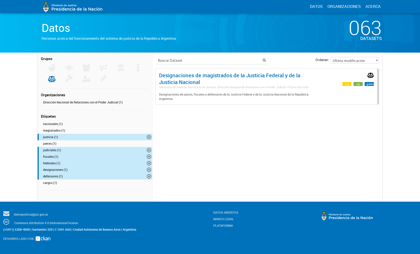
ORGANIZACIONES (344, 6)
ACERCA (373, 6)
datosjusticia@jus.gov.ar (31, 214)
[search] (264, 60)
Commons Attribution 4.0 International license (46, 223)
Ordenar (321, 60)
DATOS (316, 6)
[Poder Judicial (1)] (52, 80)
